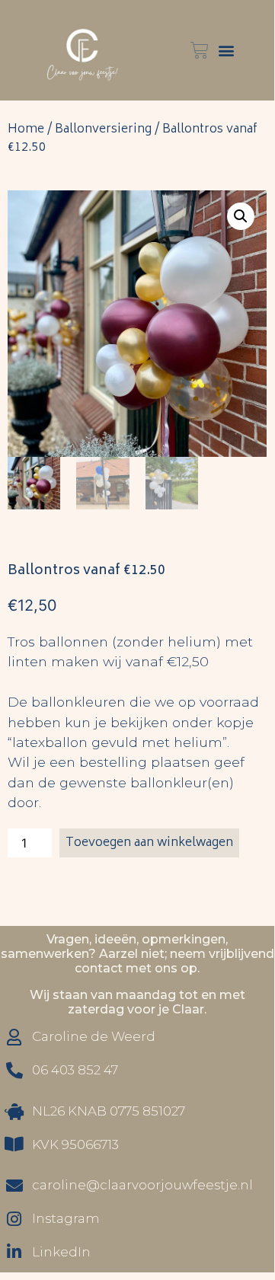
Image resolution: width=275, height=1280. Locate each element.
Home (26, 129)
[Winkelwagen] (199, 50)
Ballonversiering (103, 129)
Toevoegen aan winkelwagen (149, 843)
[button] (225, 50)
